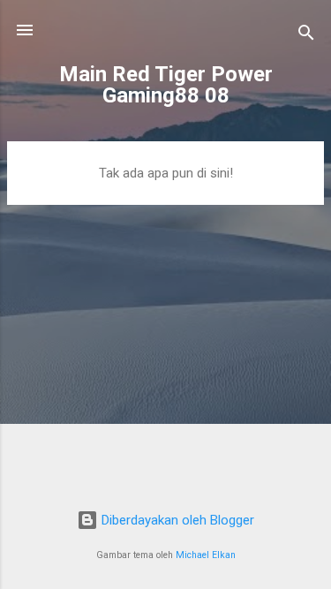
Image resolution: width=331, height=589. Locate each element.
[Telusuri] (306, 36)
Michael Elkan (206, 555)
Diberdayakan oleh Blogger (176, 520)
